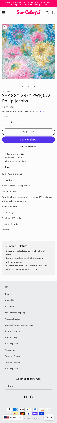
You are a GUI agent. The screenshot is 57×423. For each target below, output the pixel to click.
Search (8, 294)
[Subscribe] (48, 386)
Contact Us (10, 350)
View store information (15, 161)
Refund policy (11, 343)
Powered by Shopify (35, 418)
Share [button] (8, 167)
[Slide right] (34, 87)
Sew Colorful (25, 418)
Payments (9, 306)
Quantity (6, 116)
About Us (9, 300)
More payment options (28, 146)
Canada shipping (12, 319)
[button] (3, 12)
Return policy (11, 337)
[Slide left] (22, 87)
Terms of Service (13, 356)
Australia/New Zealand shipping (19, 325)
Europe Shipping (12, 331)
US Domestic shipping (15, 312)
